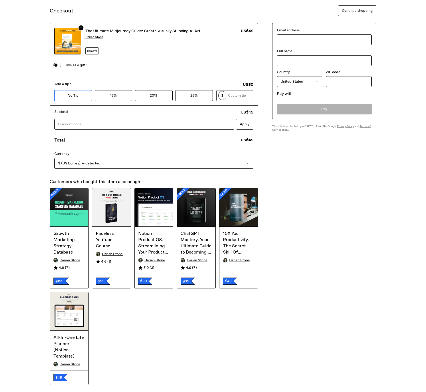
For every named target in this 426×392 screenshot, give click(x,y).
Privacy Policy (345, 126)
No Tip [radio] (73, 95)
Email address (288, 30)
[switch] (57, 65)
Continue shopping (357, 10)
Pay (324, 109)
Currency (61, 154)
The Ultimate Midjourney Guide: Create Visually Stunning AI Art (142, 30)
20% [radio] (154, 95)
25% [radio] (194, 95)
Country (283, 72)
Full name (285, 51)
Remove (92, 50)
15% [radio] (113, 95)
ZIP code (333, 72)
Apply (245, 124)
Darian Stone (94, 37)
